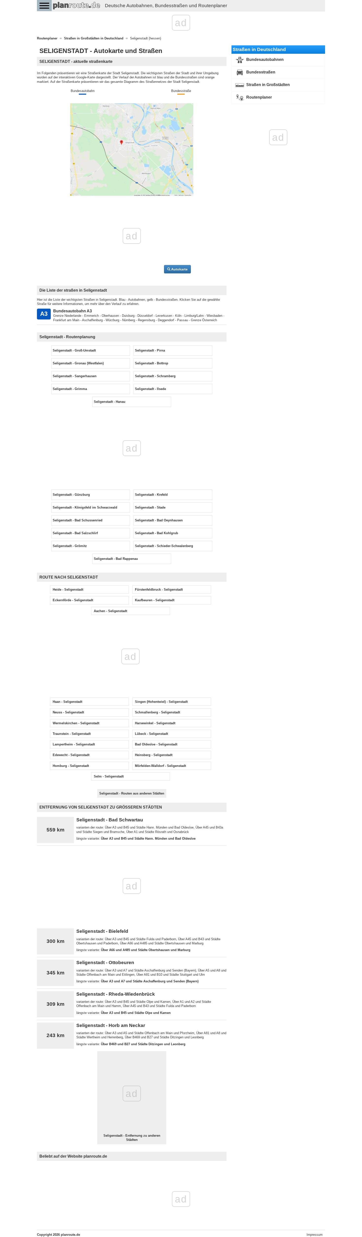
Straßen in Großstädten (267, 85)
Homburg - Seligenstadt (71, 766)
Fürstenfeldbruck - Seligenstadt (159, 589)
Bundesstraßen (260, 72)
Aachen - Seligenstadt (110, 611)
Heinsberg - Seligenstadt (153, 755)
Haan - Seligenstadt (67, 702)
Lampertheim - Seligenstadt (74, 744)
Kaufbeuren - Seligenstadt (154, 600)
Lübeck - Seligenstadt (151, 734)
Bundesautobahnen (264, 59)
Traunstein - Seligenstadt (72, 734)
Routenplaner (258, 97)
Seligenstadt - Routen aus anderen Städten (131, 793)
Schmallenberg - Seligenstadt (157, 712)
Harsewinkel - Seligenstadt (155, 723)
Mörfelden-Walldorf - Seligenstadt (160, 766)
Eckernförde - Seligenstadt (73, 600)
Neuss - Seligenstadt (68, 712)
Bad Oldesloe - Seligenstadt (156, 744)
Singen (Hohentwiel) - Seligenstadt (161, 702)
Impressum (315, 1235)
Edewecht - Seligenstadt (71, 755)
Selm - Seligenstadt (109, 776)
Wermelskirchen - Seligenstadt (76, 723)
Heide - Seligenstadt (68, 589)
